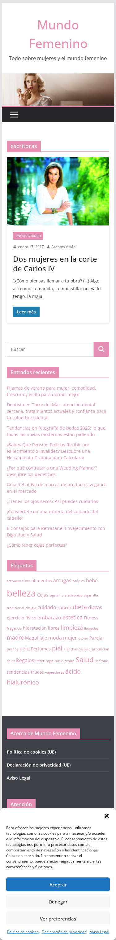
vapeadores (54, 672)
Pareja (95, 638)
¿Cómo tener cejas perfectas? (37, 545)
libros (54, 628)
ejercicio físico (21, 618)
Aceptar (58, 884)
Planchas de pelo (77, 649)
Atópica (79, 581)
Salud (84, 659)
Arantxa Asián (63, 246)
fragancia (14, 628)
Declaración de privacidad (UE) (39, 765)
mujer (70, 637)
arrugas (62, 580)
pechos (12, 649)
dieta (80, 607)
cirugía (30, 608)
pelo (24, 648)
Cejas (42, 595)
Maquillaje (36, 638)
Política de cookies (23, 931)
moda (55, 637)
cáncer (64, 607)
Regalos (25, 660)
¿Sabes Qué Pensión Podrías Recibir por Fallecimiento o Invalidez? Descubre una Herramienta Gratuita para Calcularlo (48, 451)
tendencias (18, 672)
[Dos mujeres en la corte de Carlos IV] (58, 191)
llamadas (91, 628)
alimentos (42, 581)
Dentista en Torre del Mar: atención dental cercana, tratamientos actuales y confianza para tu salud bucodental (56, 411)
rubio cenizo (64, 661)
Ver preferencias (58, 919)
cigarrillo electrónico (66, 595)
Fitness (91, 618)
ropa (49, 661)
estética (72, 617)
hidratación (35, 628)
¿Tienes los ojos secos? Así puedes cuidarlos (52, 501)
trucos (37, 672)
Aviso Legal (99, 931)
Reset (40, 661)
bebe (92, 580)
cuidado (46, 607)
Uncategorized (28, 236)
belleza (21, 593)
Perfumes (41, 649)
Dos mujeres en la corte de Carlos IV (55, 263)
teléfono (101, 661)
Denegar (58, 901)
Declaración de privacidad (64, 931)
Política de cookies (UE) (31, 752)
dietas (95, 607)
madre (15, 637)
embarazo (49, 617)
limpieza (72, 627)
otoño (83, 638)
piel (57, 648)
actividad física (18, 581)
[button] (107, 816)
